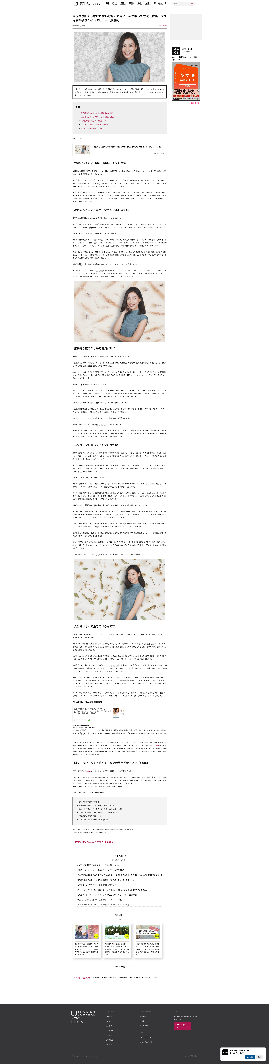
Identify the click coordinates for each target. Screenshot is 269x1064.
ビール (110, 412)
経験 (100, 542)
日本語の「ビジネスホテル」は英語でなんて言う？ (96, 885)
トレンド (109, 1035)
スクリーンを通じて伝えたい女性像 (94, 124)
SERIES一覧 (120, 966)
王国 (121, 418)
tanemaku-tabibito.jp (81, 725)
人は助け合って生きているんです (93, 128)
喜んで (136, 659)
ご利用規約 (75, 1056)
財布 (81, 264)
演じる (118, 514)
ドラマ (150, 453)
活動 (128, 171)
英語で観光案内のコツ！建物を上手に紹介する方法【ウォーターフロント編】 (106, 880)
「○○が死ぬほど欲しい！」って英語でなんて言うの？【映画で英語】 (104, 904)
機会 (91, 227)
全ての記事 (109, 1040)
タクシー (99, 270)
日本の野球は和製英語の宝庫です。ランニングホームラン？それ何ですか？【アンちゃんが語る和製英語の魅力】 (120, 875)
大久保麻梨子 (84, 26)
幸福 (82, 733)
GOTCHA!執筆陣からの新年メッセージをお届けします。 (98, 865)
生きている (113, 665)
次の (84, 792)
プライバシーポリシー (91, 1056)
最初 (89, 366)
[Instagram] (77, 1021)
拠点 (157, 745)
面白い (85, 375)
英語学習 (109, 1016)
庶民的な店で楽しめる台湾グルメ (93, 120)
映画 (94, 505)
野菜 (112, 433)
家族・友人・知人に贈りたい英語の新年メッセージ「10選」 (100, 899)
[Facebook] (73, 1021)
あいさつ (80, 496)
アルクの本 (144, 1026)
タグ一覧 (76, 978)
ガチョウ (144, 390)
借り (138, 646)
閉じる (259, 1057)
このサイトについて (147, 1037)
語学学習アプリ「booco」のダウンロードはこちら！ (95, 842)
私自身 (75, 677)
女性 (86, 533)
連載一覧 (143, 1016)
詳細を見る (250, 1057)
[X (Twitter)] (81, 1021)
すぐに (80, 471)
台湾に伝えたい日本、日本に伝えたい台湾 (97, 113)
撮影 (81, 483)
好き (99, 233)
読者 (90, 634)
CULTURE (75, 26)
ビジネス (109, 1026)
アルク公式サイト (146, 1042)
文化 (99, 183)
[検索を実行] (192, 3)
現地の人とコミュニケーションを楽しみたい (98, 117)
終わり (138, 242)
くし (102, 252)
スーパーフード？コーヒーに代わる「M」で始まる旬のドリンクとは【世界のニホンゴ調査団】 (113, 890)
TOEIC (108, 1021)
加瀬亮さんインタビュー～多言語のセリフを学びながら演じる (100, 870)
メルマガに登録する (180, 1026)
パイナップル (101, 424)
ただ (112, 218)
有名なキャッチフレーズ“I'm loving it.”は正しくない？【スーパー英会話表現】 (107, 894)
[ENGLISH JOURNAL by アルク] (82, 4)
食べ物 (105, 356)
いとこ (131, 192)
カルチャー (109, 1030)
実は (97, 554)
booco (88, 771)
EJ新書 (142, 1021)
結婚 (96, 523)
